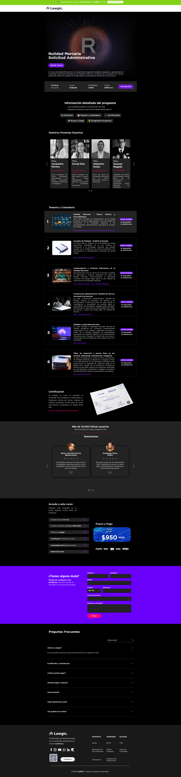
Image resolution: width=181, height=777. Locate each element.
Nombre (90, 573)
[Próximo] (134, 164)
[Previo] (47, 164)
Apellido (113, 573)
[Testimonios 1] (90, 490)
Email (89, 580)
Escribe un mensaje (94, 603)
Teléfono (106, 587)
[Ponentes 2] (91, 190)
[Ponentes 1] (89, 190)
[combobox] (109, 599)
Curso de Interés (93, 595)
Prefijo (90, 587)
